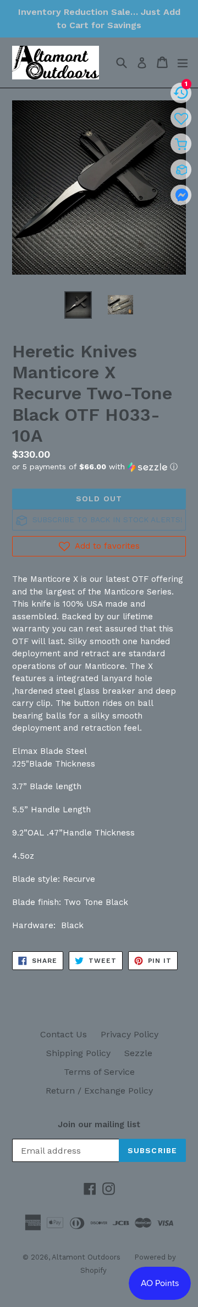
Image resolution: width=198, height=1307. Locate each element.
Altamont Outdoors (86, 1257)
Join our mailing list (99, 1124)
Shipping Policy (78, 1053)
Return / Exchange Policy (99, 1090)
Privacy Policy (129, 1034)
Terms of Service (99, 1072)
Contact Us (63, 1034)
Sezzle (138, 1053)
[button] (99, 467)
